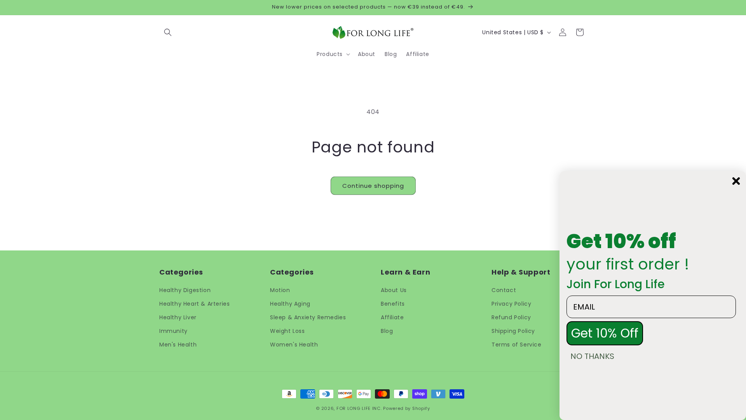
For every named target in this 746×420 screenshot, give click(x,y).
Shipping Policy (513, 331)
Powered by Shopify (406, 408)
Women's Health (294, 344)
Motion (280, 290)
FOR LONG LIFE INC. (359, 408)
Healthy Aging (290, 304)
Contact (504, 290)
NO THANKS (592, 356)
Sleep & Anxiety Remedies (308, 317)
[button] (167, 32)
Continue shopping (373, 186)
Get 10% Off (604, 333)
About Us (394, 290)
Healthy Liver (178, 317)
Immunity (173, 331)
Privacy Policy (511, 304)
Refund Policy (511, 317)
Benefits (393, 304)
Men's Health (178, 344)
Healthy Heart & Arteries (194, 304)
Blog (387, 331)
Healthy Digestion (185, 290)
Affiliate (392, 317)
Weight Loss (287, 331)
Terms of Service (517, 344)
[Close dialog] (736, 181)
